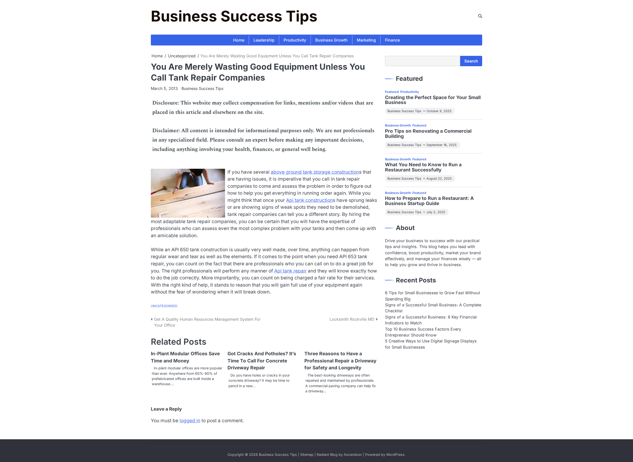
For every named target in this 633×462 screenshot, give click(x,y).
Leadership (263, 40)
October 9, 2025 (439, 111)
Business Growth (331, 40)
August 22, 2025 (439, 178)
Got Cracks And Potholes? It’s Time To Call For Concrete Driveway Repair (261, 361)
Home (238, 40)
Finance (392, 40)
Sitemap (307, 454)
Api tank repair (290, 271)
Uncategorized (164, 306)
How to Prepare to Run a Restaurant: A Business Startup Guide (429, 201)
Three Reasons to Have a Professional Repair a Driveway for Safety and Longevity (340, 361)
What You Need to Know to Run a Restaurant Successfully (423, 167)
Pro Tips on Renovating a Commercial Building (428, 134)
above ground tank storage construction (315, 172)
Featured (392, 92)
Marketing (366, 40)
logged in (190, 420)
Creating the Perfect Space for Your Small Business (433, 100)
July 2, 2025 (436, 212)
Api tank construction (309, 200)
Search (471, 61)
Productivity (295, 40)
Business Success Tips (234, 16)
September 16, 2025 (441, 145)
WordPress (395, 454)
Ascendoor (353, 454)
